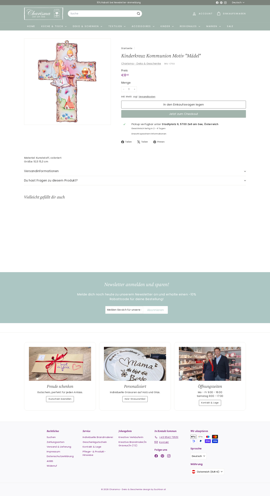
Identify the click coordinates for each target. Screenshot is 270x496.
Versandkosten (147, 96)
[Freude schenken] (60, 364)
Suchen (51, 437)
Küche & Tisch (52, 26)
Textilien (115, 26)
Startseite (127, 48)
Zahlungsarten (55, 442)
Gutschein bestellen (60, 398)
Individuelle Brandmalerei (98, 437)
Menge (126, 83)
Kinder (166, 26)
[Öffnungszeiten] (210, 364)
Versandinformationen (41, 171)
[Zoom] (67, 81)
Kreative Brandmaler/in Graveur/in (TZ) (133, 443)
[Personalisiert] (135, 364)
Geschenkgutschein (95, 442)
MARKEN (212, 26)
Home (31, 26)
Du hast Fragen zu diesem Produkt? (51, 180)
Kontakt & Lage (210, 402)
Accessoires (142, 26)
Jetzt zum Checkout (183, 114)
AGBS (50, 461)
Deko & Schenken (86, 26)
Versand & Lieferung (59, 446)
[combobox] (105, 13)
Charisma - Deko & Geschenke (141, 63)
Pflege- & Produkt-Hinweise (94, 453)
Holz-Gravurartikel (135, 398)
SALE (230, 26)
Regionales (189, 26)
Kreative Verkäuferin (131, 437)
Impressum (53, 451)
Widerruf (52, 465)
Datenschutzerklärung (60, 456)
